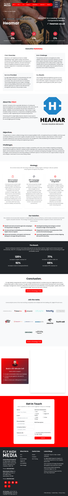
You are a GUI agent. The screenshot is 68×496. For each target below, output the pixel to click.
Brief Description (39, 422)
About (33, 454)
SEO (21, 454)
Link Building (23, 463)
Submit (43, 438)
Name (18, 410)
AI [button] (23, 4)
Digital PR (22, 461)
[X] (9, 482)
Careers (34, 457)
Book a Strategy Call (34, 342)
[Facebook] (5, 482)
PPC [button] (19, 4)
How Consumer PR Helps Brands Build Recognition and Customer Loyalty (53, 464)
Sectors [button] (42, 4)
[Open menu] (63, 4)
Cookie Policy (55, 492)
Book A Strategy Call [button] (34, 291)
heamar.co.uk (57, 23)
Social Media (23, 459)
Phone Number (21, 421)
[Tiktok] (9, 486)
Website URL (20, 433)
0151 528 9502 (56, 5)
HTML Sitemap (47, 492)
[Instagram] (5, 486)
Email (18, 415)
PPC (21, 457)
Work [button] (48, 4)
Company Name (21, 427)
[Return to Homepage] (10, 453)
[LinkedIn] (12, 482)
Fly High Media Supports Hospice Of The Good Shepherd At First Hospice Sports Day (53, 460)
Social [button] (28, 4)
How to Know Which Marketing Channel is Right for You (52, 468)
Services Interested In (40, 410)
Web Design (23, 465)
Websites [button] (35, 4)
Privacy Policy (62, 492)
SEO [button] (14, 4)
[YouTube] (16, 482)
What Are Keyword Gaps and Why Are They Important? (53, 471)
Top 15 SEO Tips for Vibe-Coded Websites (52, 455)
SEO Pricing (35, 459)
